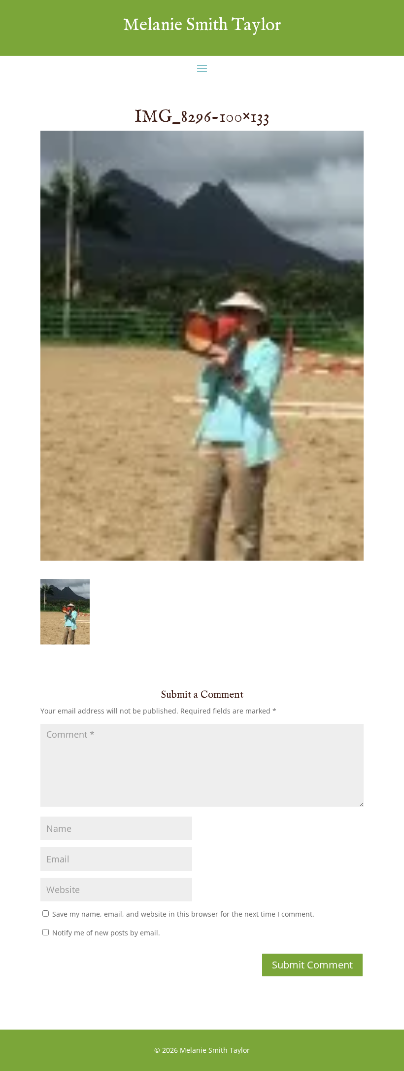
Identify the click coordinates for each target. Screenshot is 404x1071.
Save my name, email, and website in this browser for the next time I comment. (183, 914)
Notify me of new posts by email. (106, 932)
